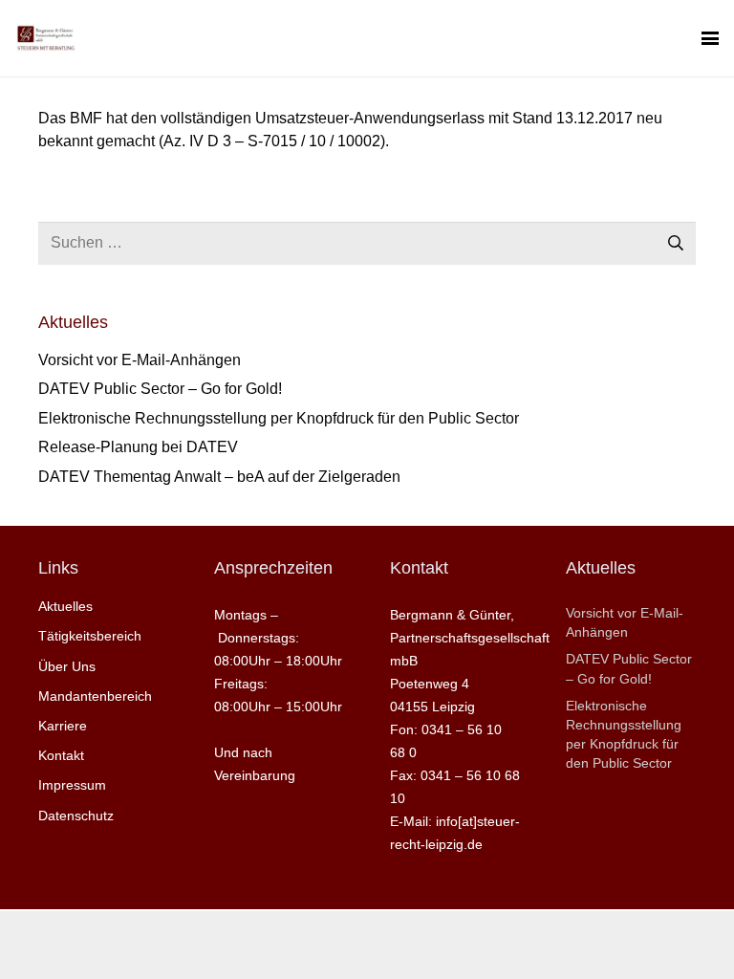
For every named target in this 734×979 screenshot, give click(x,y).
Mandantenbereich (95, 696)
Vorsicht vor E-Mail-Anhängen (139, 360)
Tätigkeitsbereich (89, 635)
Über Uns (67, 666)
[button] (710, 38)
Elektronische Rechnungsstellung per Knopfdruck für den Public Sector (278, 418)
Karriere (62, 725)
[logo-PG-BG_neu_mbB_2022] (45, 38)
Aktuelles (65, 606)
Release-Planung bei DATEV (138, 447)
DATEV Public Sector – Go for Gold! (160, 389)
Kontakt (61, 755)
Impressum (72, 785)
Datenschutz (76, 815)
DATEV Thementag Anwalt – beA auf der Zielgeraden (219, 476)
